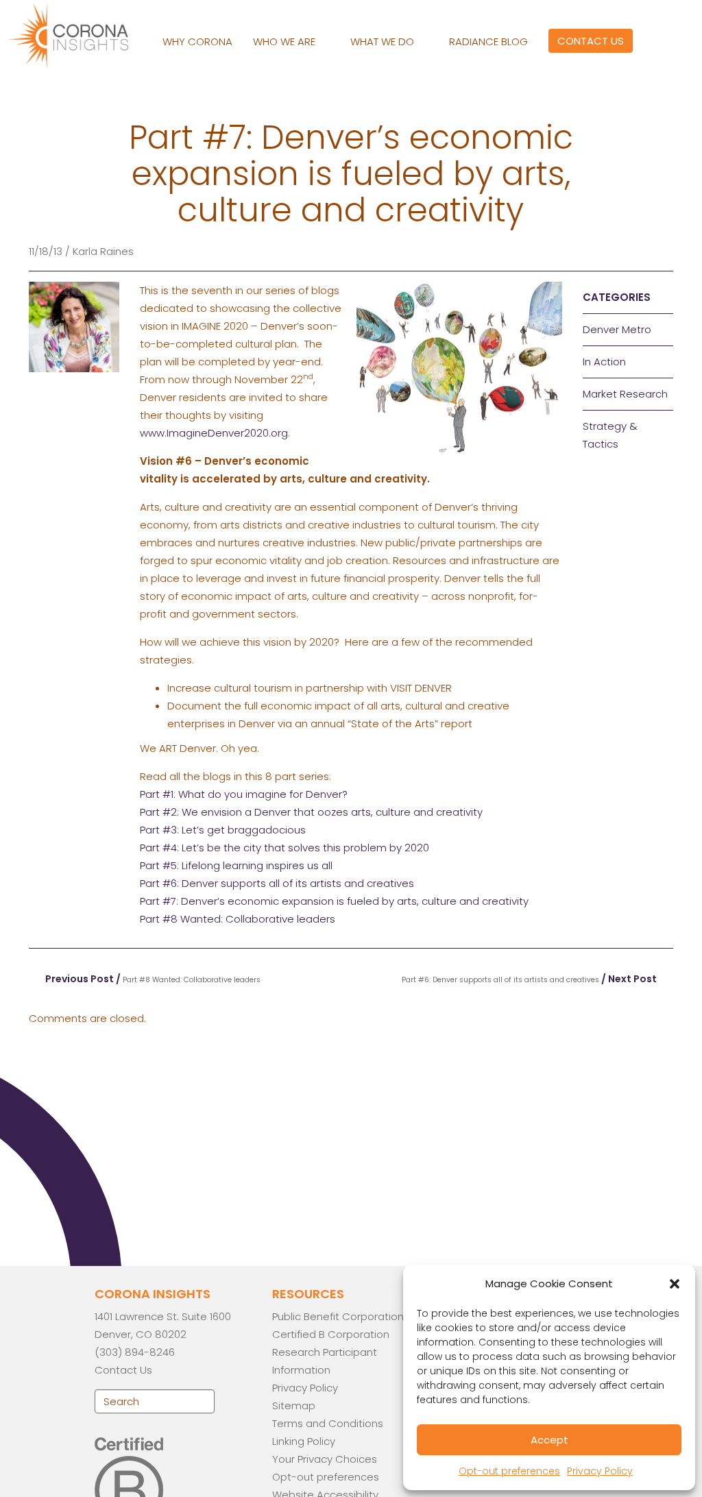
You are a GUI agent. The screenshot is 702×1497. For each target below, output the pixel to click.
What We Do (383, 41)
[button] (674, 1284)
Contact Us (590, 41)
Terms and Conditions (327, 1423)
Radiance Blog (488, 41)
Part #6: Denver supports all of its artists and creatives (277, 883)
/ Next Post (530, 979)
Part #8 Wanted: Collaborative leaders (237, 919)
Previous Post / (152, 979)
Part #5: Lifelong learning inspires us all (236, 865)
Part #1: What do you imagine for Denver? (244, 794)
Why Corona (197, 41)
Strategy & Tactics (610, 435)
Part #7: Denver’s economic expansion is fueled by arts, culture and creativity (334, 901)
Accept (549, 1440)
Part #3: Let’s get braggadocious (223, 830)
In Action (604, 361)
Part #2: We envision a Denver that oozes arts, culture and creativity (311, 812)
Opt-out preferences (509, 1471)
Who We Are (285, 41)
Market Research (625, 394)
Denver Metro (617, 329)
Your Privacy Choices (324, 1459)
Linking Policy (303, 1441)
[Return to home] (80, 34)
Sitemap (293, 1405)
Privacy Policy (600, 1471)
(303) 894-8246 (135, 1352)
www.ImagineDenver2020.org (214, 433)
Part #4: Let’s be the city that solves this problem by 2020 (284, 847)
